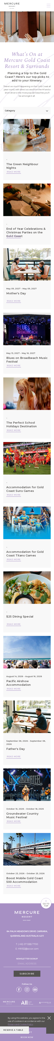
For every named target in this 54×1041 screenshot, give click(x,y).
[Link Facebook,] (18, 989)
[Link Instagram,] (27, 989)
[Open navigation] (48, 5)
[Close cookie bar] (49, 1018)
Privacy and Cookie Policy (20, 1024)
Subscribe (27, 973)
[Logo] (12, 6)
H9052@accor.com (28, 948)
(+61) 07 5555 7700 (28, 944)
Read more (14, 171)
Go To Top (46, 903)
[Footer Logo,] (9, 1002)
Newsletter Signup (27, 959)
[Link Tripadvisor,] (35, 989)
